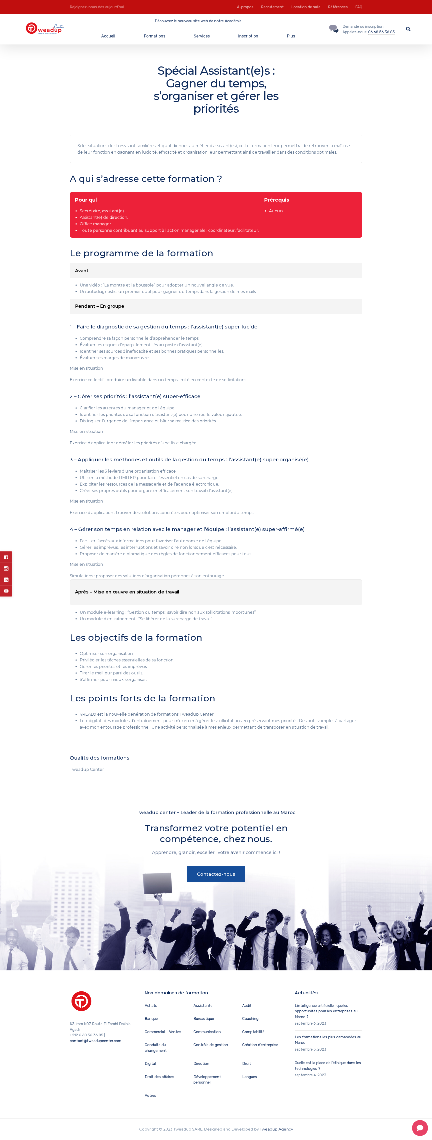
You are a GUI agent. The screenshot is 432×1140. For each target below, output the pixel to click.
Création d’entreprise (260, 1045)
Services (202, 36)
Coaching (250, 1018)
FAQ (358, 7)
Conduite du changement (156, 1048)
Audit (247, 1005)
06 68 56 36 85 (381, 32)
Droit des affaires (159, 1077)
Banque (151, 1018)
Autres (150, 1095)
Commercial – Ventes (163, 1032)
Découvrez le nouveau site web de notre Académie (198, 21)
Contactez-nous (216, 874)
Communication (207, 1032)
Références (338, 7)
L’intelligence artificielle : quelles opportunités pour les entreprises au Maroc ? (326, 1011)
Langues (249, 1077)
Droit (246, 1063)
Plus (291, 36)
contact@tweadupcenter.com (95, 1041)
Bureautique (204, 1018)
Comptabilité (253, 1032)
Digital (150, 1063)
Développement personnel (207, 1080)
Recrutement (272, 7)
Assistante (203, 1005)
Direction (201, 1063)
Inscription (248, 36)
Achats (151, 1005)
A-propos (245, 7)
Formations (154, 36)
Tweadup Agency (276, 1129)
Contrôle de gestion (211, 1045)
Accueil (108, 36)
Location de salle (305, 7)
